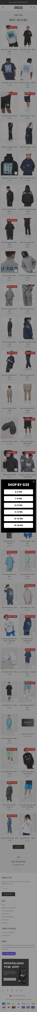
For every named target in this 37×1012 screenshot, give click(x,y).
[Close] (34, 481)
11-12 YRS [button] (18, 512)
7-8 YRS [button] (18, 498)
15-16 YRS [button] (18, 525)
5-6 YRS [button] (18, 492)
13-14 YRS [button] (18, 518)
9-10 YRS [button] (18, 505)
